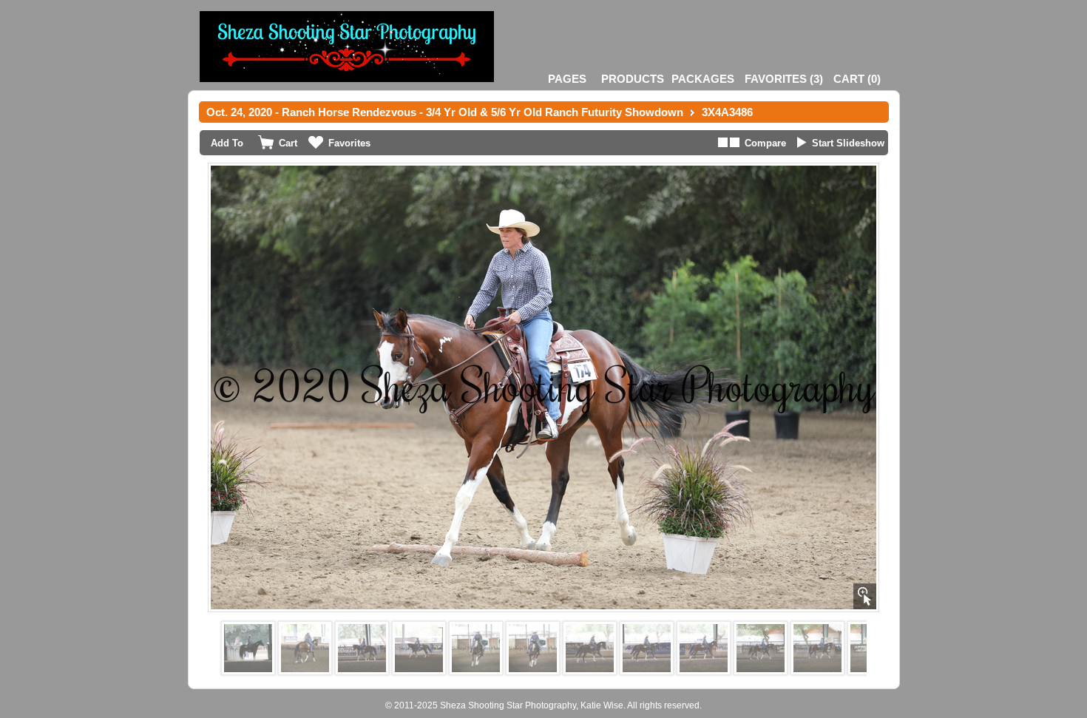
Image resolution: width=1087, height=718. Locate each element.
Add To (227, 143)
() (784, 78)
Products (632, 78)
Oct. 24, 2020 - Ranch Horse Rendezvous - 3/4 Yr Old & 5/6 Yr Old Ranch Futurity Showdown (444, 112)
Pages (567, 78)
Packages (702, 78)
